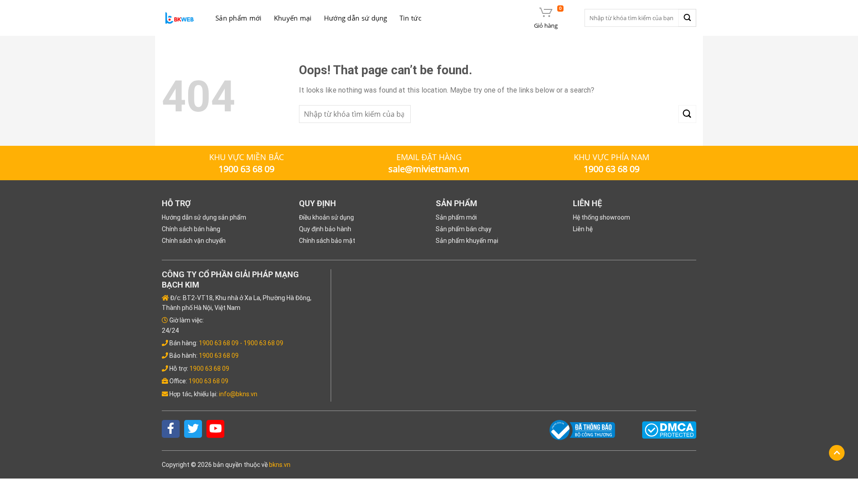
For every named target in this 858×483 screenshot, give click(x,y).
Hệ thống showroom (601, 217)
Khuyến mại (293, 17)
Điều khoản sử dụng (326, 217)
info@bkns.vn (238, 394)
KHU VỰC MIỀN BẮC (246, 157)
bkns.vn (279, 464)
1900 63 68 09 (219, 343)
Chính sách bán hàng (191, 229)
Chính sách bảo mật (327, 240)
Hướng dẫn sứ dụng (355, 17)
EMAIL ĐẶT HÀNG (429, 157)
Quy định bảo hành (325, 229)
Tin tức (410, 17)
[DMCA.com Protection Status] (669, 429)
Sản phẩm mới (238, 17)
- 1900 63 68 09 (261, 343)
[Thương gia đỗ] (180, 18)
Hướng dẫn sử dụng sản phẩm (204, 217)
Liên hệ (583, 229)
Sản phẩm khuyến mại (467, 240)
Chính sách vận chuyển (194, 240)
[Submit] (687, 18)
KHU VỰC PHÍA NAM (611, 157)
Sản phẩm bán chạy (464, 229)
